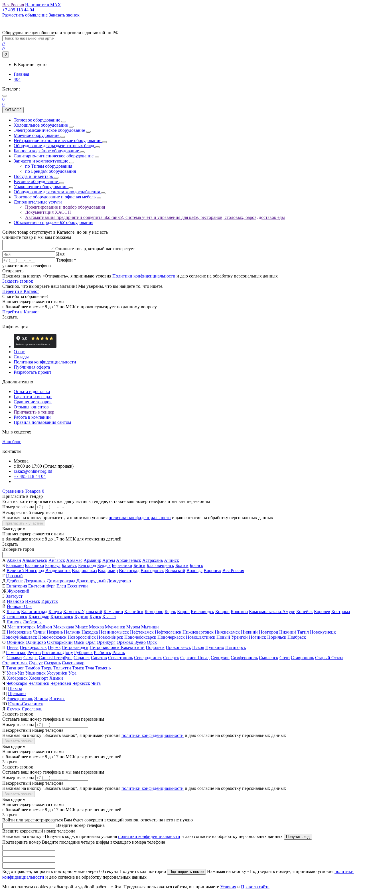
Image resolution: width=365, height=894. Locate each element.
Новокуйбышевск (19, 637)
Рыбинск (102, 652)
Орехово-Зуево (131, 642)
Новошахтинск (200, 637)
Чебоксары (16, 683)
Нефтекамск (142, 632)
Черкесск (81, 683)
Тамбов (32, 667)
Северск (171, 657)
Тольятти (62, 667)
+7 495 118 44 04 (30, 476)
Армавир (92, 560)
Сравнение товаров (33, 401)
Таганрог (15, 667)
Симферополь (244, 657)
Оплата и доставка (32, 391)
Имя (60, 254)
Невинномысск (114, 632)
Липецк (14, 621)
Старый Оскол (329, 657)
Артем (108, 560)
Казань (13, 611)
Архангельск (128, 560)
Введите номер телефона (80, 825)
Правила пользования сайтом (42, 422)
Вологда (194, 570)
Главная (21, 74)
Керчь (170, 611)
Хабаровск (17, 678)
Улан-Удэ (15, 673)
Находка (90, 632)
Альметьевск (34, 560)
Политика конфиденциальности (45, 361)
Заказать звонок (17, 281)
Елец (61, 585)
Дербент (15, 580)
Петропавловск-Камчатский (117, 647)
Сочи (284, 657)
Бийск (139, 565)
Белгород (87, 565)
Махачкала (63, 626)
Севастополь (120, 657)
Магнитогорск (21, 626)
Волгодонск (152, 570)
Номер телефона (18, 506)
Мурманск (115, 626)
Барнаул (52, 565)
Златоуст (14, 596)
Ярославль (32, 708)
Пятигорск (235, 647)
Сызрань (52, 662)
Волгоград (129, 570)
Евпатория (16, 585)
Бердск (104, 565)
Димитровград (61, 580)
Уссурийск (57, 673)
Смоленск (268, 657)
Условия (228, 886)
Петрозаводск (75, 647)
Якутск (14, 708)
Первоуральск (33, 647)
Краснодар (39, 616)
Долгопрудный (91, 580)
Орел (91, 642)
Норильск (276, 637)
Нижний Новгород (259, 632)
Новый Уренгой (232, 637)
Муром (133, 626)
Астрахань (152, 560)
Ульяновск (35, 673)
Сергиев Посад (195, 657)
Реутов (34, 652)
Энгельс (57, 698)
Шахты (15, 688)
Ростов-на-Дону (57, 652)
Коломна (239, 611)
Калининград (34, 611)
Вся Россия (233, 570)
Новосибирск (110, 637)
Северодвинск (148, 657)
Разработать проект (32, 372)
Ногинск (257, 637)
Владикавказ (84, 570)
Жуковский (18, 591)
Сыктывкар (73, 662)
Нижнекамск (227, 632)
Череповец (60, 683)
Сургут (36, 662)
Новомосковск (52, 637)
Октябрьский (60, 642)
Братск (181, 565)
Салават (14, 657)
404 (17, 79)
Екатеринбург (41, 585)
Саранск (82, 657)
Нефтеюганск (168, 632)
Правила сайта (255, 886)
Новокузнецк (323, 632)
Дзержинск (35, 580)
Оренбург (106, 642)
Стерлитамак (15, 662)
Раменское (16, 652)
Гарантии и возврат (33, 396)
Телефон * (66, 260)
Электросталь (20, 698)
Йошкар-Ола (19, 606)
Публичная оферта (32, 367)
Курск (95, 616)
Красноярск (61, 616)
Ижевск (32, 601)
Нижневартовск (198, 632)
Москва (96, 626)
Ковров (222, 611)
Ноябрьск (296, 637)
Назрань (55, 632)
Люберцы (32, 621)
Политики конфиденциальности (143, 276)
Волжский (175, 570)
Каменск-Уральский (82, 611)
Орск (152, 642)
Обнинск (16, 642)
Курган (81, 616)
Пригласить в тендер (34, 412)
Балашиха (34, 565)
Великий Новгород (25, 570)
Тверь (46, 667)
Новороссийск (82, 637)
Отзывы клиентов (31, 406)
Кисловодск (202, 611)
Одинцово (36, 642)
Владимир (108, 570)
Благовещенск (160, 565)
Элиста (41, 698)
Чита (96, 683)
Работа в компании (32, 417)
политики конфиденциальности (140, 517)
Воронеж (212, 570)
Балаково (15, 565)
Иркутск (49, 601)
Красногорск (14, 616)
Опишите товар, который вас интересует (95, 248)
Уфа (72, 673)
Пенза (13, 647)
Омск (79, 642)
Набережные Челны (26, 632)
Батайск (69, 565)
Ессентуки (77, 585)
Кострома (340, 611)
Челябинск (39, 683)
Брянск (196, 565)
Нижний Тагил (294, 632)
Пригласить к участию (24, 523)
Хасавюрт (38, 678)
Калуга (55, 611)
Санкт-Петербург (55, 657)
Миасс (81, 626)
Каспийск (133, 611)
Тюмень (103, 667)
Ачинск (171, 560)
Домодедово (119, 580)
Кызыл (109, 616)
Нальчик (72, 632)
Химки (56, 678)
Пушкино (214, 647)
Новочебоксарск (140, 637)
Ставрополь (302, 657)
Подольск (155, 647)
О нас (19, 351)
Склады (21, 356)
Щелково (17, 693)
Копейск (304, 611)
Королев (322, 611)
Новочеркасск (171, 637)
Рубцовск (83, 652)
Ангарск (56, 560)
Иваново (15, 601)
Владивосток (58, 570)
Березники (122, 565)
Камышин (113, 611)
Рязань (118, 652)
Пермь (54, 647)
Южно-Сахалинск (25, 703)
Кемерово (154, 611)
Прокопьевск (178, 647)
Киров (183, 611)
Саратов (99, 657)
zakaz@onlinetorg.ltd (33, 471)
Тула (89, 667)
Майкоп (44, 626)
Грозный (14, 575)
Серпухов (220, 657)
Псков (198, 647)
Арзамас (74, 560)
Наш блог (11, 441)
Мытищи (150, 626)
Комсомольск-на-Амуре (272, 611)
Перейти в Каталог (20, 291)
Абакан (14, 560)
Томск (78, 667)
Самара (30, 657)
